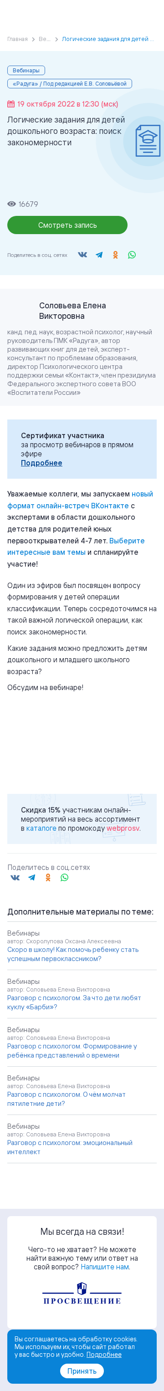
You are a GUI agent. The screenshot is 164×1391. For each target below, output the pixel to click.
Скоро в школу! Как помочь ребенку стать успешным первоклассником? (72, 954)
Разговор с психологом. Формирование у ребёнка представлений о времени (72, 1050)
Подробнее (41, 462)
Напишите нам (105, 1266)
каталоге (41, 828)
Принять (82, 1371)
